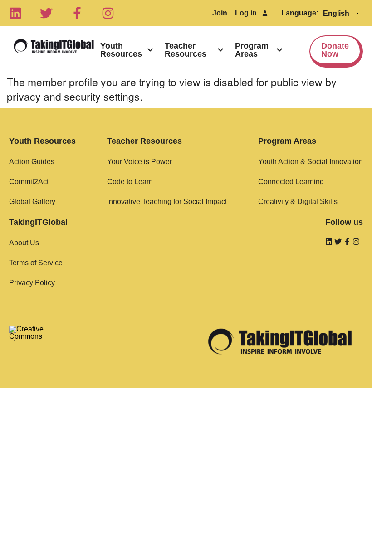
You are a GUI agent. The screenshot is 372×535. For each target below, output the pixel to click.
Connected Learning (291, 181)
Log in (246, 13)
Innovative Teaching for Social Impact (167, 201)
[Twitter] (46, 13)
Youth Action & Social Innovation (310, 161)
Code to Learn (130, 181)
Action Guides (31, 161)
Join (219, 13)
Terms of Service (36, 263)
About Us (24, 243)
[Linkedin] (15, 13)
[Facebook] (77, 13)
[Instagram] (108, 13)
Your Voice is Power (139, 161)
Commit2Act (29, 181)
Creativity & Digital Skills (298, 201)
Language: (299, 13)
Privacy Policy (32, 283)
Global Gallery (32, 201)
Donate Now (335, 49)
